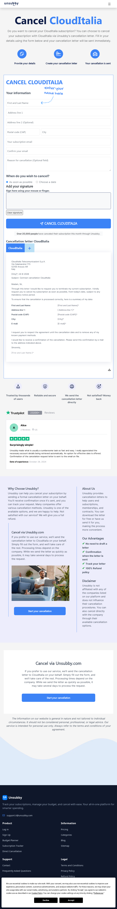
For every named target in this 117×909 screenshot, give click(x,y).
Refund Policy (68, 876)
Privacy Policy (67, 870)
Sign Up (6, 834)
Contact (6, 865)
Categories (66, 834)
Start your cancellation (40, 611)
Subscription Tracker (12, 845)
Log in (5, 829)
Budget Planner (10, 840)
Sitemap (65, 845)
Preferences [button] (98, 893)
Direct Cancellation (12, 851)
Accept (71, 900)
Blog (63, 840)
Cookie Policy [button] (37, 893)
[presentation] (58, 151)
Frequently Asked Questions (16, 870)
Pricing (64, 829)
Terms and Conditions (72, 865)
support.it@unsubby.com (19, 815)
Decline (46, 900)
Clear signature (14, 212)
